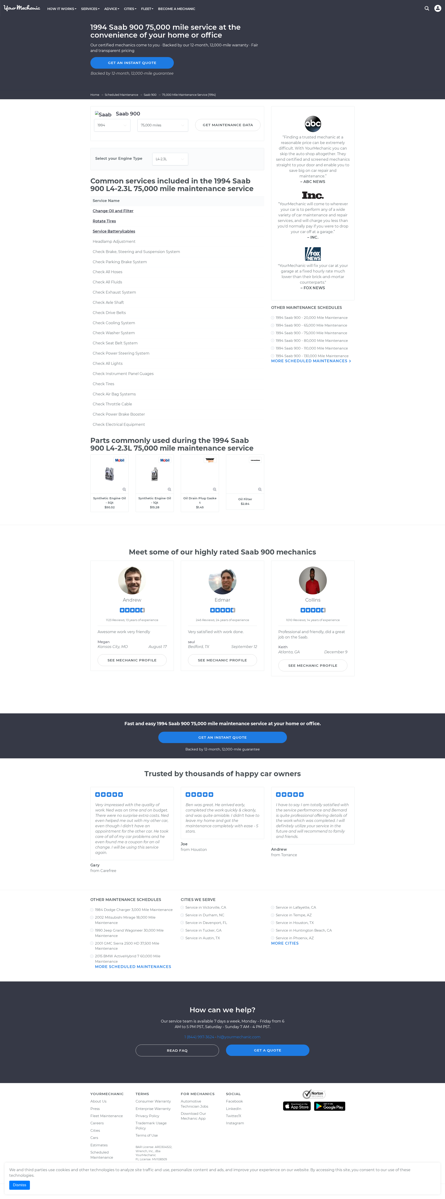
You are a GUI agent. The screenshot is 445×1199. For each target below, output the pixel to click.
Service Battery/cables (114, 231)
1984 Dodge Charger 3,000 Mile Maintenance (134, 909)
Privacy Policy (147, 1116)
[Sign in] (438, 8)
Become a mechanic (176, 9)
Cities (95, 1130)
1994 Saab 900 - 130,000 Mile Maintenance (312, 356)
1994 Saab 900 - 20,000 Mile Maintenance (312, 317)
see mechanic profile (132, 660)
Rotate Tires (104, 221)
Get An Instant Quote (222, 737)
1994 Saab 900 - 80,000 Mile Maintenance (312, 340)
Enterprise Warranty (153, 1108)
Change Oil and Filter (113, 211)
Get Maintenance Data (228, 125)
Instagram (235, 1123)
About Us (98, 1101)
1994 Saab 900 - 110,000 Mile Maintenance (312, 348)
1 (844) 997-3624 (199, 1037)
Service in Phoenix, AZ (295, 938)
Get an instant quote (132, 63)
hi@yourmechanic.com (239, 1037)
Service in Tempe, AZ (294, 915)
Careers (97, 1123)
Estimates (99, 1145)
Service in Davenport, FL (206, 922)
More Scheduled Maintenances (310, 361)
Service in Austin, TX (202, 938)
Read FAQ (177, 1050)
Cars (94, 1137)
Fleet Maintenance (106, 1116)
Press (95, 1108)
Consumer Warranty (153, 1101)
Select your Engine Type (118, 158)
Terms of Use (147, 1135)
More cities (285, 943)
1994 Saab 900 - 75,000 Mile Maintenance (311, 333)
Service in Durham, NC (204, 915)
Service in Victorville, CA (205, 907)
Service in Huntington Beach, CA (304, 930)
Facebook (234, 1101)
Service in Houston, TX (295, 922)
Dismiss (19, 1185)
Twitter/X (233, 1116)
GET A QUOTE (267, 1050)
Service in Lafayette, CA (296, 907)
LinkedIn (233, 1108)
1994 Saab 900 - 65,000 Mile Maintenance (311, 325)
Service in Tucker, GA (203, 930)
